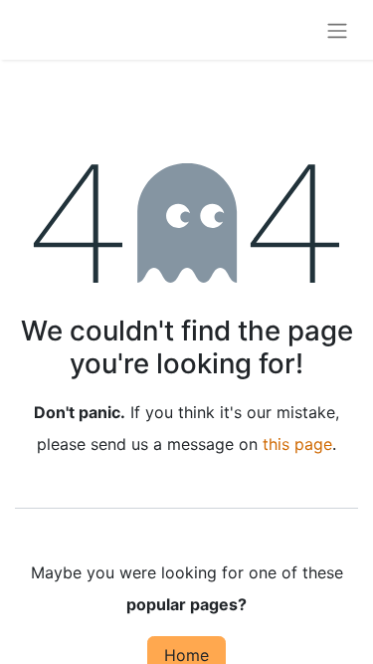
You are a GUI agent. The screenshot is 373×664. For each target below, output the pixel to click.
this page (297, 444)
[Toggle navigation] (337, 30)
